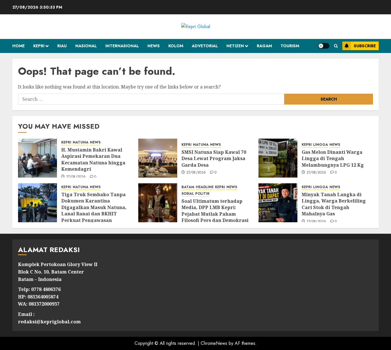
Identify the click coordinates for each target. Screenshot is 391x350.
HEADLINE (205, 187)
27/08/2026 (76, 177)
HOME (18, 46)
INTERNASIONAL (122, 46)
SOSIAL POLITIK (195, 193)
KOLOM (175, 46)
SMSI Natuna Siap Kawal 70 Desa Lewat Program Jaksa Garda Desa (213, 158)
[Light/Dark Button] (323, 46)
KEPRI (38, 46)
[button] (335, 46)
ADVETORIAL (205, 46)
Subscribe (365, 46)
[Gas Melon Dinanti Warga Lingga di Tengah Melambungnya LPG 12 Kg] (277, 158)
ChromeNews (214, 343)
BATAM (187, 187)
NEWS (153, 46)
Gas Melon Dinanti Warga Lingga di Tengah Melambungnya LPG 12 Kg (333, 158)
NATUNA (80, 142)
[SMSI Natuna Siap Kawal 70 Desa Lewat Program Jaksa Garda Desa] (157, 158)
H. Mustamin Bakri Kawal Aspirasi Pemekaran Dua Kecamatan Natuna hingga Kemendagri (93, 159)
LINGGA (320, 144)
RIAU (62, 46)
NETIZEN (235, 46)
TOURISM (290, 46)
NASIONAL (86, 46)
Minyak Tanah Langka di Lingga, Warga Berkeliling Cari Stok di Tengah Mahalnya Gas (334, 204)
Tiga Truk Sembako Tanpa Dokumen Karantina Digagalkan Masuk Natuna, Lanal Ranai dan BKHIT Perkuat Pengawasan (94, 207)
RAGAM (264, 46)
